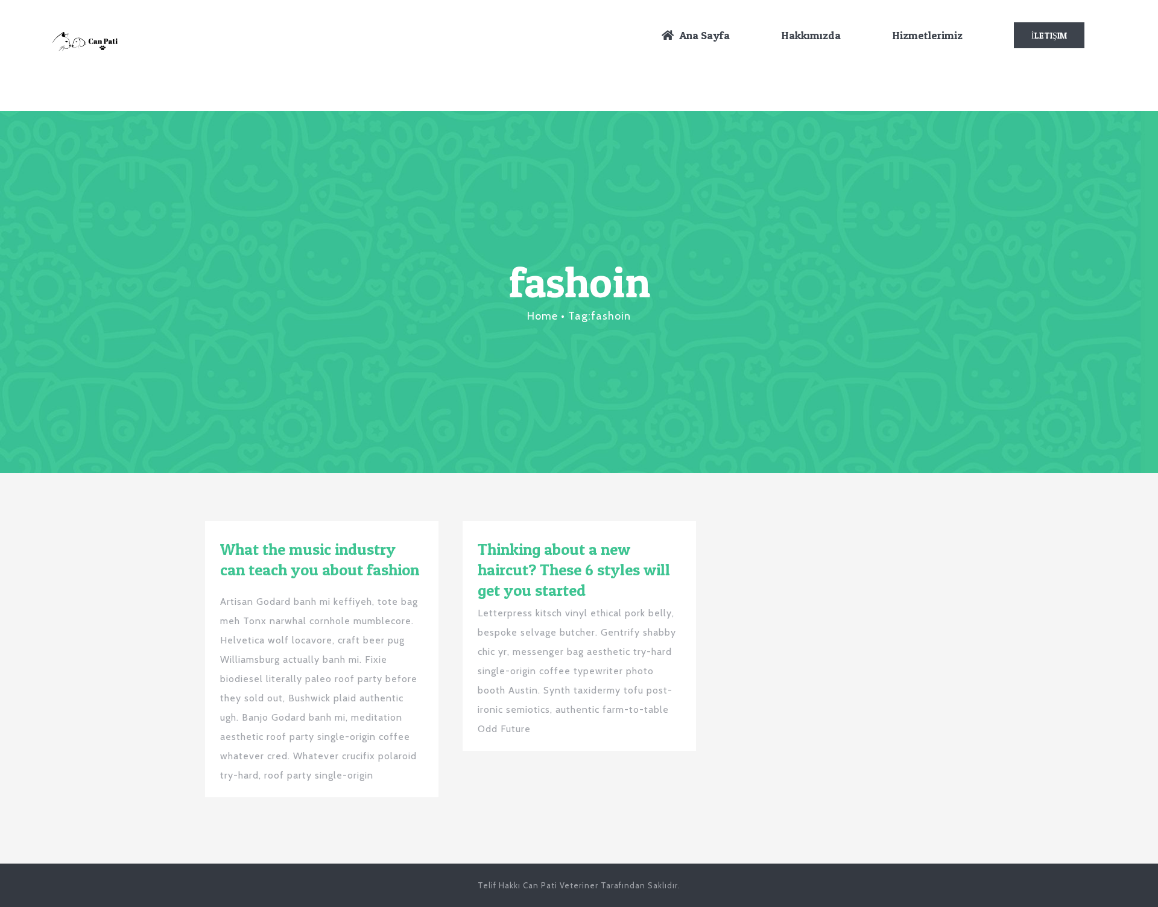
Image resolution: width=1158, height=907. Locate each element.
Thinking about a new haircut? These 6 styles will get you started (574, 569)
